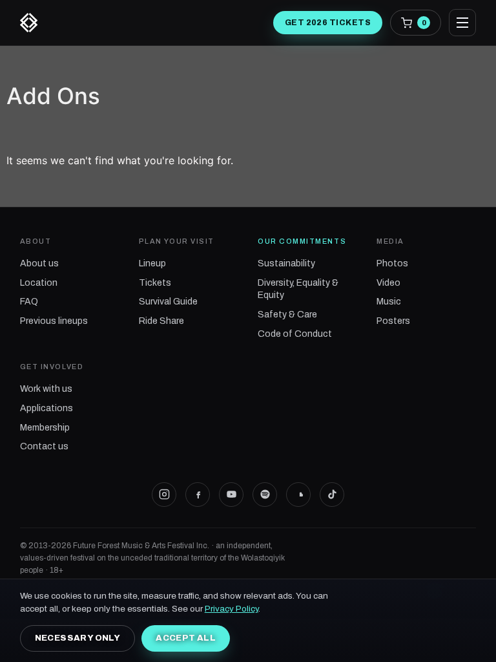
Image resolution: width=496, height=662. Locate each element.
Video (388, 283)
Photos (392, 263)
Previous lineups (54, 321)
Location (38, 283)
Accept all (186, 638)
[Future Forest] (28, 22)
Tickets (155, 283)
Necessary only (77, 638)
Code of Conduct (295, 334)
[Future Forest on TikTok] (332, 494)
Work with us (46, 389)
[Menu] (462, 22)
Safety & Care (287, 314)
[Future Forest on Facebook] (197, 494)
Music (389, 301)
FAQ (29, 301)
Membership (45, 427)
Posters (393, 321)
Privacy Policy (231, 609)
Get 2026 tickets (328, 22)
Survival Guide (168, 301)
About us (39, 263)
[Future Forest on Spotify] (265, 494)
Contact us (44, 446)
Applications (46, 408)
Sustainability (286, 263)
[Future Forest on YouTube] (231, 494)
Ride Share (161, 321)
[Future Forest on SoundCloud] (298, 494)
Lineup (152, 263)
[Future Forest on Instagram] (164, 494)
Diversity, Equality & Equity (298, 289)
